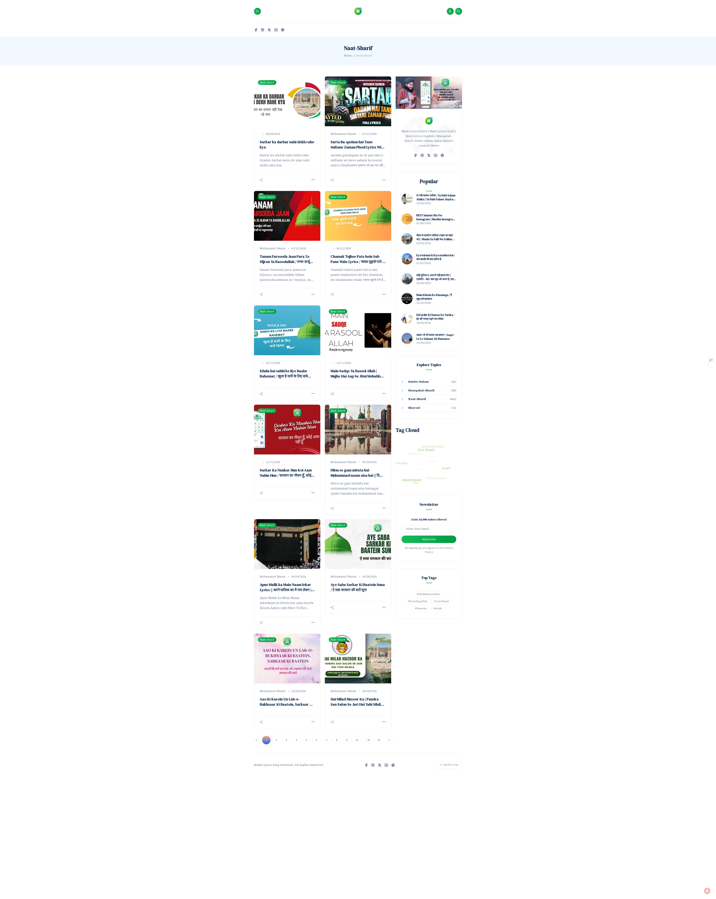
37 (378, 740)
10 (356, 740)
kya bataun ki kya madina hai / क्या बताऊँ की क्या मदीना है (435, 257)
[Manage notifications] (707, 891)
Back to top (450, 764)
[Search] (458, 11)
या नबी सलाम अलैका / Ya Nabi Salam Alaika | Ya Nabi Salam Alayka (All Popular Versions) (436, 197)
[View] (313, 180)
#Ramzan (421, 608)
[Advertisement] (112, 841)
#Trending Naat (417, 601)
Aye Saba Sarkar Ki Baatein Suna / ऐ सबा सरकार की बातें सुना (358, 587)
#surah (437, 608)
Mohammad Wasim (343, 133)
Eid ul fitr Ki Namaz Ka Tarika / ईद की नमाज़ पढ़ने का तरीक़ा (435, 317)
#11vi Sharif (441, 601)
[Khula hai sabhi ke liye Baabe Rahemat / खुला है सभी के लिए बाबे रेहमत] (287, 330)
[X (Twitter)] (269, 29)
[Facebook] (256, 29)
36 (368, 740)
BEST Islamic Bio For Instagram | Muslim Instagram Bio (435, 217)
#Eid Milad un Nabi (428, 594)
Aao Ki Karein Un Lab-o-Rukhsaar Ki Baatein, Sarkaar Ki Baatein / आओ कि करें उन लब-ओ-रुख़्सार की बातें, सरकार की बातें (286, 701)
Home (348, 55)
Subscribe (429, 539)
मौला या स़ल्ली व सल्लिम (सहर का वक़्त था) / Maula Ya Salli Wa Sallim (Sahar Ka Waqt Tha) (434, 237)
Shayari (414, 408)
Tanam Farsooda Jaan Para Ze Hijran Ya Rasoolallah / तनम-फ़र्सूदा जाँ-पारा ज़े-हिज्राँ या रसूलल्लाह (286, 259)
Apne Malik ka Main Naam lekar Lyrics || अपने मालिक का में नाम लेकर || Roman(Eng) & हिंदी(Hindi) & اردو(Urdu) (286, 587)
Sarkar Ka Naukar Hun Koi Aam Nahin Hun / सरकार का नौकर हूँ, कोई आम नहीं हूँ (286, 472)
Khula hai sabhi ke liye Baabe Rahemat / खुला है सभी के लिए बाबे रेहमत (284, 373)
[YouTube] (276, 29)
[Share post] (261, 180)
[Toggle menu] (257, 11)
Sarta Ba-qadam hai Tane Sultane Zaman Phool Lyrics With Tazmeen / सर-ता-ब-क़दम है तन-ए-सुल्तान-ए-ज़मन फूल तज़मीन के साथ (358, 144)
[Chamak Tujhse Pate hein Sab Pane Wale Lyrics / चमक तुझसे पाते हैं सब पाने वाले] (358, 216)
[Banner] (429, 92)
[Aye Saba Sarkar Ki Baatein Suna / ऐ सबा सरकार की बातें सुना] (358, 544)
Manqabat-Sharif (421, 390)
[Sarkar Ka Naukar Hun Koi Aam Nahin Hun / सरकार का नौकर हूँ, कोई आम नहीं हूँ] (287, 429)
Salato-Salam (418, 381)
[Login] (450, 11)
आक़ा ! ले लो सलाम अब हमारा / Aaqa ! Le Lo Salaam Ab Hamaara (435, 337)
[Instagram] (262, 29)
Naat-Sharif (417, 399)
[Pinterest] (283, 29)
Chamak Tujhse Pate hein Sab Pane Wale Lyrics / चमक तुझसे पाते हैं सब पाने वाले (357, 259)
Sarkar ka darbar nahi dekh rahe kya (287, 144)
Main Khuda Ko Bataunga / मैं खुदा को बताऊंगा (434, 297)
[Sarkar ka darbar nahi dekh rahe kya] (287, 101)
